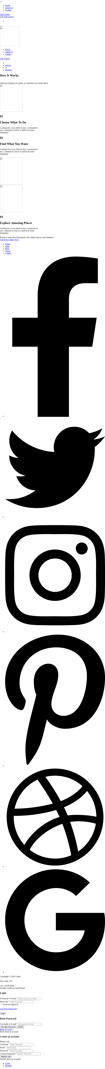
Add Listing (5, 14)
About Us (9, 8)
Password (4, 1002)
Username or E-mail (8, 1024)
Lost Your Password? (8, 1009)
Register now (6, 1057)
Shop (7, 246)
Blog (7, 249)
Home (7, 5)
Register (8, 70)
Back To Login (6, 1029)
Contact (8, 10)
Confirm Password (7, 1054)
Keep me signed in (10, 1004)
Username (4, 1044)
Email (2, 1048)
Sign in (8, 65)
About (7, 251)
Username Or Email (8, 998)
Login (7, 1063)
